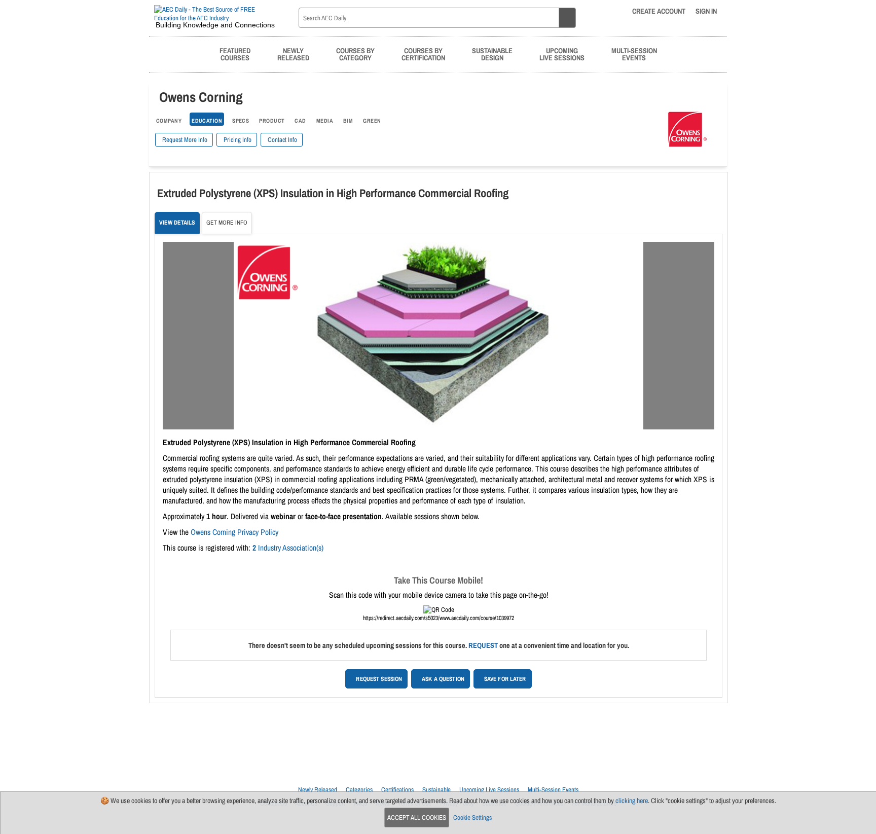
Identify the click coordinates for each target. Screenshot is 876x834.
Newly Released (317, 789)
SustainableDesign (492, 54)
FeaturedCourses (235, 54)
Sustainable (436, 789)
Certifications (397, 789)
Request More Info (184, 139)
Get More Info (226, 223)
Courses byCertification (423, 54)
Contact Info (281, 139)
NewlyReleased (293, 54)
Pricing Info (236, 139)
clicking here (631, 800)
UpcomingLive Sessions (562, 54)
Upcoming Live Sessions (489, 789)
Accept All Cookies (416, 817)
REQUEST (483, 645)
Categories (359, 789)
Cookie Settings (472, 817)
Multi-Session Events (553, 789)
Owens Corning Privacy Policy (234, 532)
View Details (177, 223)
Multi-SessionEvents (634, 54)
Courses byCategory (355, 54)
